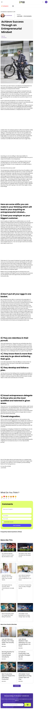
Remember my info (8, 521)
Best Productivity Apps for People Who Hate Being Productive (8, 615)
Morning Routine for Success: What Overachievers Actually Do (8, 654)
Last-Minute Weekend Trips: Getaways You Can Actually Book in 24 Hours (25, 642)
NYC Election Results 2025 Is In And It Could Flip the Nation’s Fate (8, 555)
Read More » (4, 646)
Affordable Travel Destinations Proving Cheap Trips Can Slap (24, 615)
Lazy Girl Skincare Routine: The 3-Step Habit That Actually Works (8, 641)
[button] (13, 6)
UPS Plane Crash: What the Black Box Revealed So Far (25, 555)
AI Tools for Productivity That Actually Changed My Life (25, 586)
